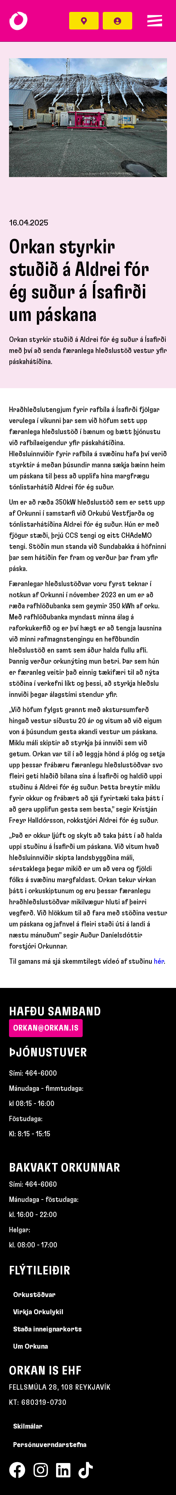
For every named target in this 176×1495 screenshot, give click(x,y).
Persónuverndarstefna (49, 1445)
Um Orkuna (30, 1346)
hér (159, 961)
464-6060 (41, 1184)
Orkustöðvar (34, 1295)
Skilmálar (28, 1426)
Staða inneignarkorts (47, 1329)
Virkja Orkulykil (38, 1312)
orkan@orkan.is (46, 1028)
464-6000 (41, 1073)
